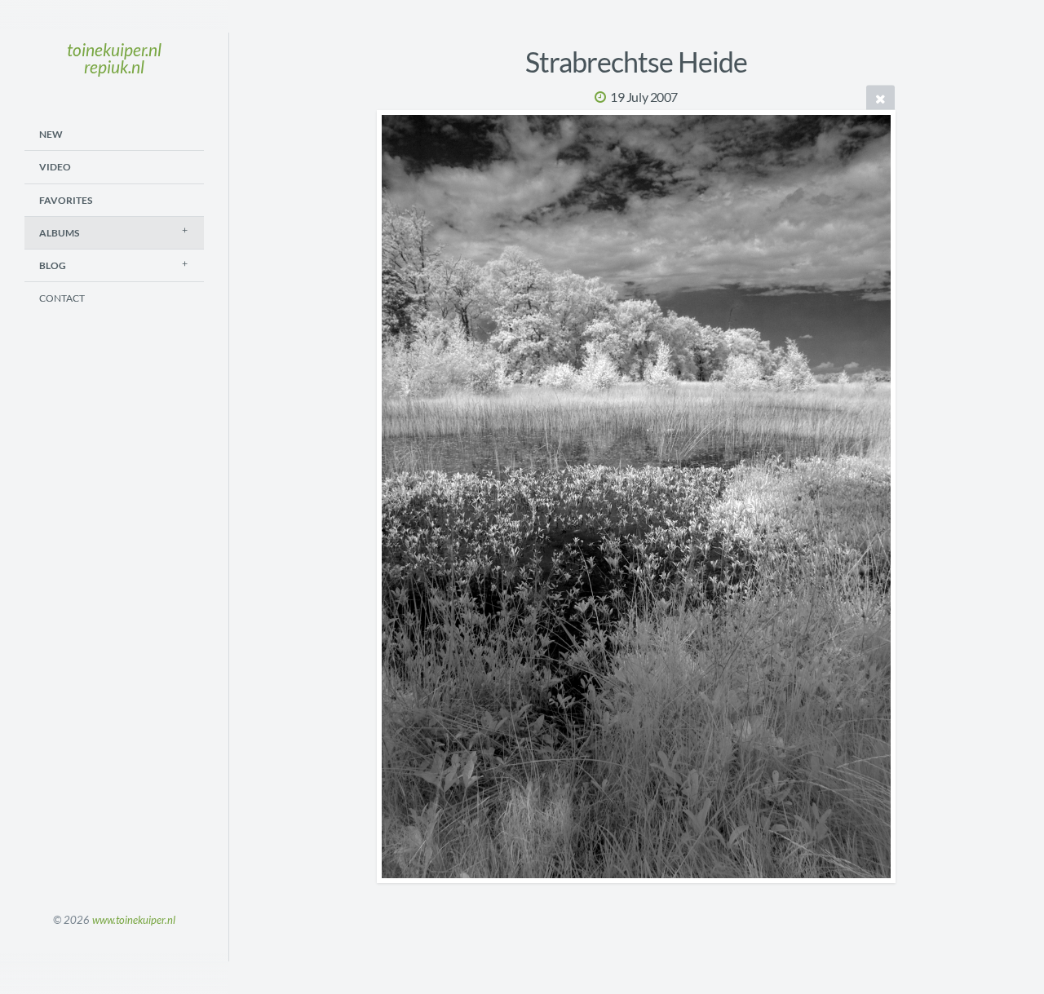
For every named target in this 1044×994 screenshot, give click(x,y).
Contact (62, 298)
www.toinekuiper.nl (133, 919)
